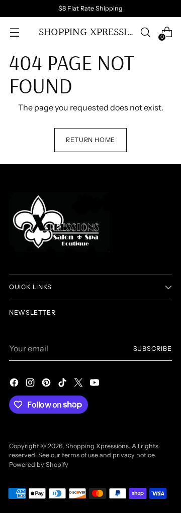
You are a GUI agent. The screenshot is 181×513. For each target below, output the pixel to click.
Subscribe (152, 348)
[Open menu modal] (14, 32)
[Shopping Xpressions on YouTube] (95, 384)
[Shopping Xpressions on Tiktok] (63, 384)
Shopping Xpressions (97, 446)
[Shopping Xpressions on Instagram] (31, 384)
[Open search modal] (145, 32)
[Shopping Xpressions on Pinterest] (47, 384)
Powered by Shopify (38, 464)
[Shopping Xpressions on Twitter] (79, 384)
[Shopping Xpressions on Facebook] (15, 384)
